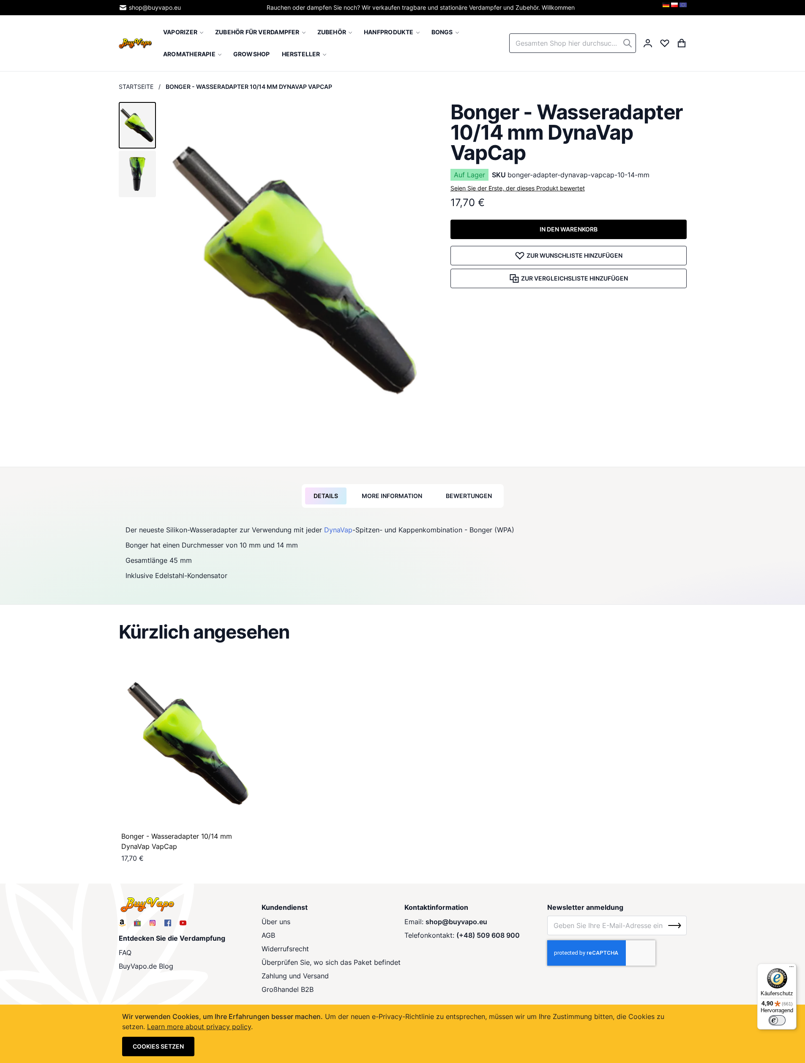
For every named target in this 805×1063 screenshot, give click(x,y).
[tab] (326, 496)
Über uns (276, 921)
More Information (392, 495)
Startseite (136, 86)
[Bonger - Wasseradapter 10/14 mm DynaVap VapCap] (189, 743)
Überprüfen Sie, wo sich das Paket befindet (331, 962)
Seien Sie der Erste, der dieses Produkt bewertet (517, 188)
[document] (402, 1034)
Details (326, 495)
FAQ (125, 952)
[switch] (777, 1020)
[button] (137, 125)
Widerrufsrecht (285, 949)
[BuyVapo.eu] (683, 8)
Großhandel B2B (288, 989)
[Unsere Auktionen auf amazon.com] (122, 923)
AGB (268, 935)
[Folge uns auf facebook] (167, 923)
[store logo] (136, 43)
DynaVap (338, 530)
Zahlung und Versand (295, 976)
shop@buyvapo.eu (155, 7)
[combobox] (572, 43)
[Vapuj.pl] (674, 8)
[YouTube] (183, 923)
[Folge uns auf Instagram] (152, 923)
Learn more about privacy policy (199, 1026)
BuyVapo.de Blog (146, 966)
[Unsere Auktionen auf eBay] (137, 923)
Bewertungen (469, 495)
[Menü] (791, 969)
